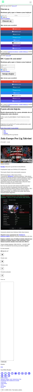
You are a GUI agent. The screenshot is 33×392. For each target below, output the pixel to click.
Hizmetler (7, 379)
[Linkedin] (5, 376)
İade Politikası (3, 386)
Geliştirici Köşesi (16, 379)
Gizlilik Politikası (4, 383)
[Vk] (22, 373)
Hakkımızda (3, 379)
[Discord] (29, 373)
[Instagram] (8, 373)
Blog (20, 379)
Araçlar (11, 379)
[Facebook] (2, 373)
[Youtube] (15, 373)
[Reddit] (2, 376)
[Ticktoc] (25, 373)
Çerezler (2, 384)
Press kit (2, 387)
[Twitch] (19, 373)
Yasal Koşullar (3, 382)
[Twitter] (5, 373)
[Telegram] (8, 376)
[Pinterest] (12, 373)
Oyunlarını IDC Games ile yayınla (10, 380)
